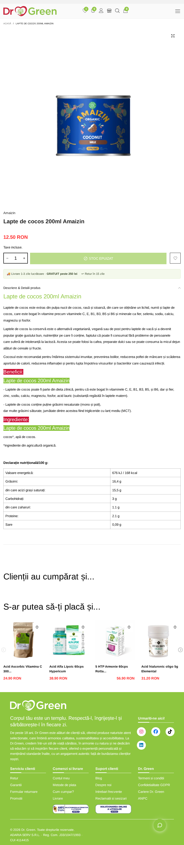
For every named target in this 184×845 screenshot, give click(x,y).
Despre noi (103, 785)
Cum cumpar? (63, 792)
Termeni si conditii (151, 778)
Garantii (16, 785)
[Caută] (117, 11)
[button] (7, 258)
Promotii (16, 798)
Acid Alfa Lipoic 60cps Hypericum (66, 669)
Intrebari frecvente (108, 792)
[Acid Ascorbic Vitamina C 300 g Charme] (23, 640)
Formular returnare (23, 792)
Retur (14, 778)
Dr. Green (28, 830)
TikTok (170, 731)
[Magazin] (109, 11)
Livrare (58, 798)
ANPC (142, 798)
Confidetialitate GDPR (154, 785)
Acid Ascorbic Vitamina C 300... (22, 669)
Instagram (141, 731)
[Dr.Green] (30, 11)
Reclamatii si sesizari (111, 798)
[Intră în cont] (101, 11)
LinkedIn (141, 745)
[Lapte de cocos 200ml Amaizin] (92, 117)
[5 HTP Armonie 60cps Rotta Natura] (115, 640)
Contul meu (61, 778)
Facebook (155, 731)
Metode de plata (64, 785)
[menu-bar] (178, 11)
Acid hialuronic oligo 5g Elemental (159, 669)
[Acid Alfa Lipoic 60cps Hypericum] (69, 640)
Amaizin (9, 213)
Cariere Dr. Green (151, 792)
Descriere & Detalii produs (21, 288)
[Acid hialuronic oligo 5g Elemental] (161, 640)
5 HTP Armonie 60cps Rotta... (111, 669)
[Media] (172, 35)
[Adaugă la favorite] (175, 258)
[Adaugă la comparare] (37, 627)
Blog (98, 778)
